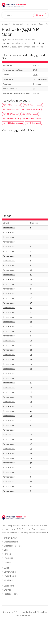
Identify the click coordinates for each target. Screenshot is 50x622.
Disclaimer (8, 580)
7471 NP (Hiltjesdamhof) (12, 105)
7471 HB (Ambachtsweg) (31, 118)
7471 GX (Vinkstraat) (33, 123)
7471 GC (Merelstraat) (30, 114)
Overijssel (6, 24)
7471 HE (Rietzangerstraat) (13, 123)
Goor (40, 24)
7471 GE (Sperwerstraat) (31, 109)
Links (6, 550)
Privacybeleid (10, 576)
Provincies (8, 558)
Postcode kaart (10, 594)
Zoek (41, 15)
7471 (47, 24)
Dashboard (9, 586)
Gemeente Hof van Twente (24, 24)
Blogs (6, 568)
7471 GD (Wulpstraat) (11, 114)
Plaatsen (8, 562)
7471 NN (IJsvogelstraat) (33, 105)
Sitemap (7, 590)
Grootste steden (11, 542)
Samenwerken (10, 572)
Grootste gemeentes (13, 546)
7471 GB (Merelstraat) (11, 118)
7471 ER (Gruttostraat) (11, 109)
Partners (7, 554)
